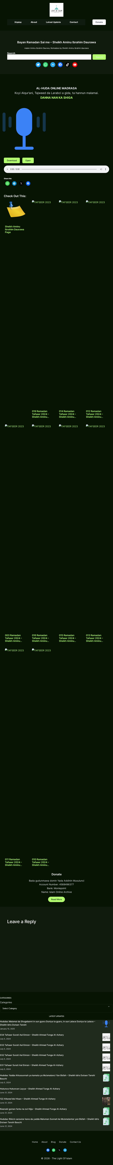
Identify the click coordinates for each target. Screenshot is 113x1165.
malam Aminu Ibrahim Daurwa (36, 48)
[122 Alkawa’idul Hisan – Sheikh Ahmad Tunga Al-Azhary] (106, 1101)
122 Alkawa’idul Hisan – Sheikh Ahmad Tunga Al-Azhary (28, 1098)
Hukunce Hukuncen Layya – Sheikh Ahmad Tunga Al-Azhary (30, 1088)
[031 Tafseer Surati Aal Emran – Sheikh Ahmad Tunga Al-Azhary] (106, 1068)
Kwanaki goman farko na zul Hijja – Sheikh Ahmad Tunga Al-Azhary (33, 1109)
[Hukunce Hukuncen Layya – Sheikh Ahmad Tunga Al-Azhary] (106, 1091)
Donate (99, 22)
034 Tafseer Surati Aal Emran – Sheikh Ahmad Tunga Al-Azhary (32, 1035)
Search (11, 53)
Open (28, 160)
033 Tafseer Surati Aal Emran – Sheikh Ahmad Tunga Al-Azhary (32, 1045)
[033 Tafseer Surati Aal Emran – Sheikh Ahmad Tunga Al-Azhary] (106, 1047)
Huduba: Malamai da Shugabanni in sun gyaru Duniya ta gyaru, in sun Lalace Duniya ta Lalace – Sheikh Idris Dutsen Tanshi (47, 1023)
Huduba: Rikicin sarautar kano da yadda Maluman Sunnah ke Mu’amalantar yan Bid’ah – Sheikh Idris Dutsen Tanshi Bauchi (49, 1121)
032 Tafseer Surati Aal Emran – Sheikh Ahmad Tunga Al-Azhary (32, 1055)
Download (12, 160)
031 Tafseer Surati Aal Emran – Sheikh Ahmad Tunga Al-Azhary (31, 1065)
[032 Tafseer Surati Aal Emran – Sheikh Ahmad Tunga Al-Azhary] (106, 1058)
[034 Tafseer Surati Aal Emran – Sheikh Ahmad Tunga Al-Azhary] (106, 1037)
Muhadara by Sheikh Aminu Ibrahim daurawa (70, 48)
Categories (6, 1002)
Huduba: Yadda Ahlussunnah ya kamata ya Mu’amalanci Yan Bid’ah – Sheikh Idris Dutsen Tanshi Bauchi (47, 1077)
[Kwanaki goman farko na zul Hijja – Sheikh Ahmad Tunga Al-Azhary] (106, 1111)
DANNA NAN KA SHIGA (56, 97)
